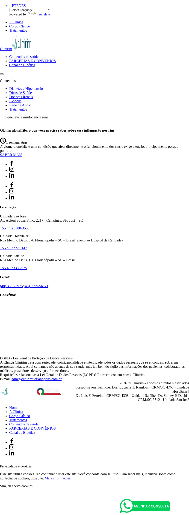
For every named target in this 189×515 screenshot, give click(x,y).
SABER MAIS (11, 155)
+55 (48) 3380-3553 (15, 228)
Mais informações (58, 478)
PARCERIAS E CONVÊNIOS (32, 61)
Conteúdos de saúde (23, 57)
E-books (15, 101)
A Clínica (16, 22)
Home (13, 408)
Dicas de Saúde (20, 93)
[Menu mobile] (2, 74)
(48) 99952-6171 (36, 286)
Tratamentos (18, 30)
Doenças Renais (21, 97)
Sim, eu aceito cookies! (17, 486)
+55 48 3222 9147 (13, 248)
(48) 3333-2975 (11, 286)
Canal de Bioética (22, 65)
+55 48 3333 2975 (13, 268)
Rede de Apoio (20, 105)
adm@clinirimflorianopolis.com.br (37, 379)
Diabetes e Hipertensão (26, 88)
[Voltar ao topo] (2, 462)
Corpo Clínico (19, 26)
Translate (43, 14)
